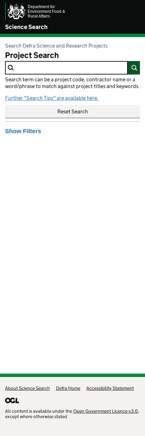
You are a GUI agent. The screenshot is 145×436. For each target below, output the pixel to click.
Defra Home (68, 388)
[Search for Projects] (134, 68)
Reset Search (72, 111)
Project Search (32, 55)
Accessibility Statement (110, 388)
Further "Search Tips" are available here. (51, 98)
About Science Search (27, 388)
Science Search (26, 27)
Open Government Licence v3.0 (105, 411)
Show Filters (23, 131)
